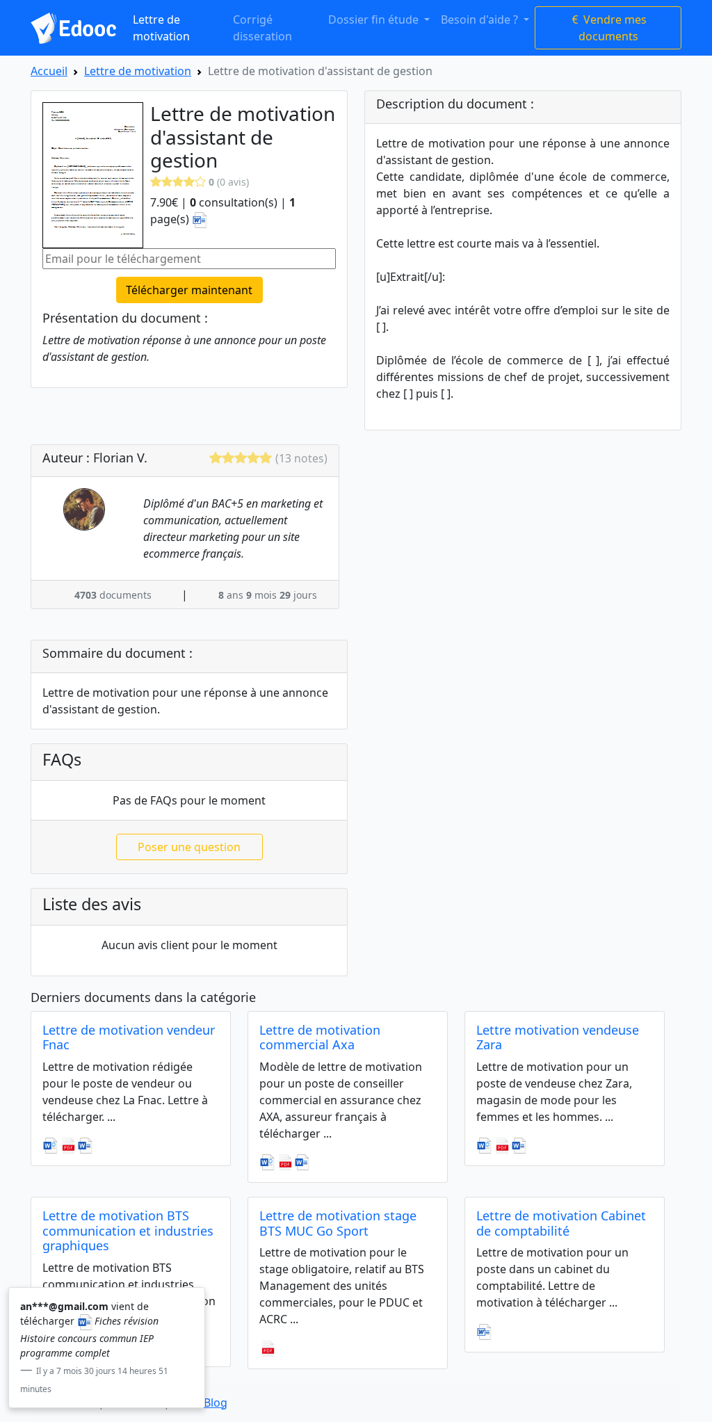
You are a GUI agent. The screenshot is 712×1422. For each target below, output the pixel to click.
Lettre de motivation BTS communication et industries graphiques (127, 1230)
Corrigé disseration (262, 28)
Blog (215, 1402)
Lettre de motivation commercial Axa (319, 1037)
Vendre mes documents (612, 28)
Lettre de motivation (161, 28)
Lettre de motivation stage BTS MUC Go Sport (337, 1223)
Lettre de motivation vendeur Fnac (128, 1037)
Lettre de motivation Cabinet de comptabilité (561, 1223)
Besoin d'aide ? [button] (481, 19)
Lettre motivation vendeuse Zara (557, 1037)
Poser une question (189, 847)
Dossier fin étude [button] (374, 19)
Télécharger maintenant (189, 290)
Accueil (49, 71)
